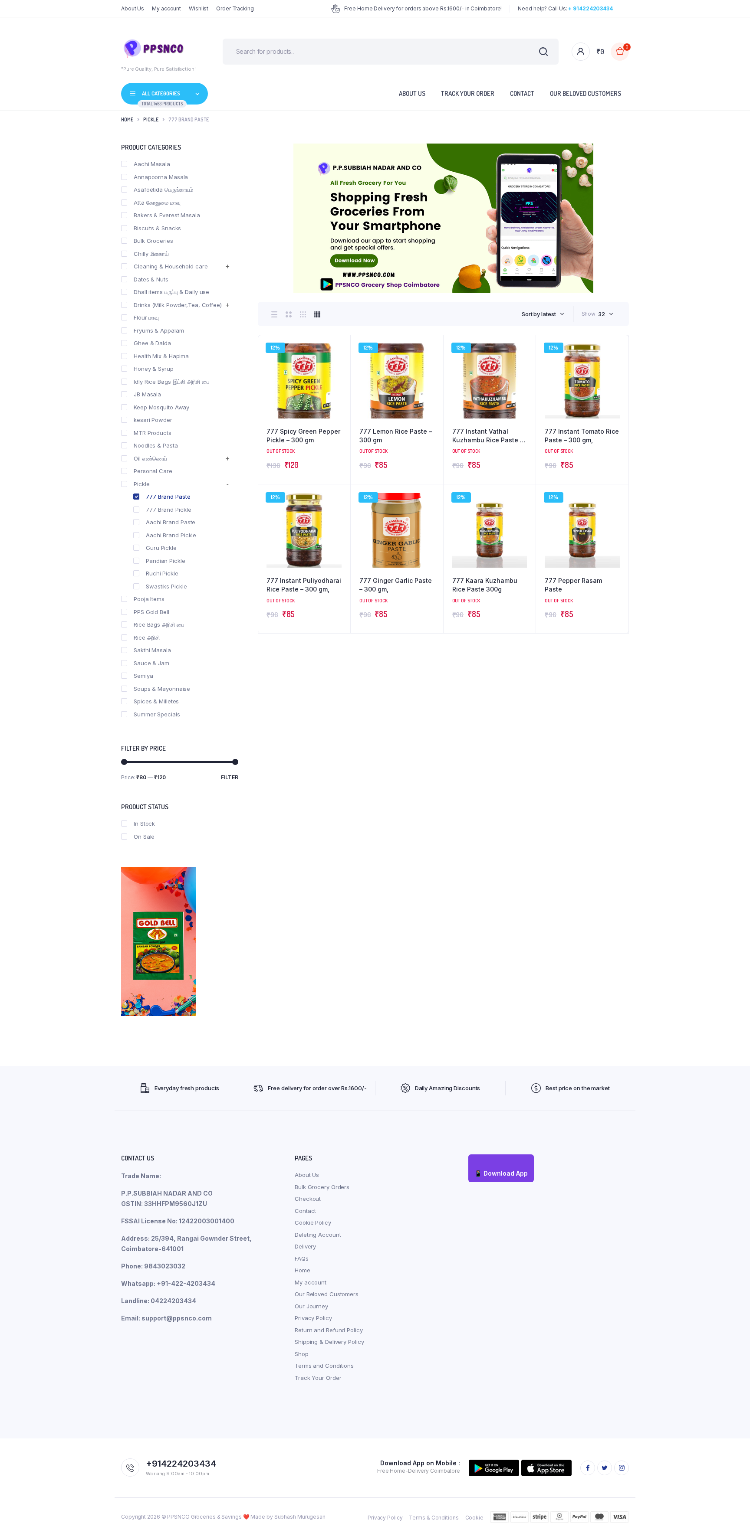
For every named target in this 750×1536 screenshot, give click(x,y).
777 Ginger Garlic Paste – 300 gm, (395, 585)
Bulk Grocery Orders (322, 1186)
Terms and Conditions (324, 1365)
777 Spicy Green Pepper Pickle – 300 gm (303, 436)
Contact (522, 93)
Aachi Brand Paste (170, 522)
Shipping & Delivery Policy (329, 1341)
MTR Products (152, 432)
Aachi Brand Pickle (171, 535)
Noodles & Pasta (156, 445)
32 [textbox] (601, 313)
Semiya (143, 675)
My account (166, 8)
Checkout (308, 1198)
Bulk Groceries (153, 240)
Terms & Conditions (433, 1517)
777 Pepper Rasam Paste (573, 585)
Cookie (474, 1517)
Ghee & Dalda (152, 343)
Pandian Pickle (165, 560)
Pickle (150, 119)
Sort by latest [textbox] (539, 313)
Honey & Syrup (154, 368)
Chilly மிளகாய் (151, 253)
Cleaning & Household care (171, 266)
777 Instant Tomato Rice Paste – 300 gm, (582, 436)
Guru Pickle (161, 547)
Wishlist (198, 8)
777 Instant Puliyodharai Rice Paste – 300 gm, (303, 585)
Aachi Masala (152, 163)
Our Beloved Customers (585, 93)
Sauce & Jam (151, 663)
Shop (302, 1353)
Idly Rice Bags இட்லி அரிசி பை (172, 381)
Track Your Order (467, 93)
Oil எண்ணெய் (150, 458)
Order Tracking (235, 8)
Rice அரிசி (147, 637)
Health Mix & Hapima (161, 356)
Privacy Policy (313, 1317)
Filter (229, 777)
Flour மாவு (146, 317)
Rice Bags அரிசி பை (159, 624)
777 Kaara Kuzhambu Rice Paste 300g (484, 585)
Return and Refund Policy (329, 1330)
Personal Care (153, 470)
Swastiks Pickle (166, 586)
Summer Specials (157, 714)
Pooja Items (149, 598)
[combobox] (543, 314)
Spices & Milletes (156, 701)
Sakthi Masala (152, 650)
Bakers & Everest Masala (167, 215)
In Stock (144, 823)
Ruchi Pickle (162, 573)
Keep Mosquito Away (161, 407)
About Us (132, 8)
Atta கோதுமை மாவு (157, 202)
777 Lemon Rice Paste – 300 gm (395, 436)
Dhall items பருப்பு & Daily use (171, 291)
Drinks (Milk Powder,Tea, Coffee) (178, 304)
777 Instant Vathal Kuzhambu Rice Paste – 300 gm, (487, 436)
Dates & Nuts (151, 279)
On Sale (144, 836)
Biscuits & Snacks (157, 228)
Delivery (305, 1246)
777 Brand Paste (168, 496)
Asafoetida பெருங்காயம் (163, 189)
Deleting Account (318, 1234)
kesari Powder (153, 419)
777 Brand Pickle (168, 509)
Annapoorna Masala (161, 176)
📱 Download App (501, 1173)
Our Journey (311, 1306)
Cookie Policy (313, 1222)
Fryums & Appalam (159, 330)
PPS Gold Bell (151, 611)
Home (127, 119)
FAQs (302, 1258)
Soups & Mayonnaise (162, 688)
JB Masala (147, 394)
